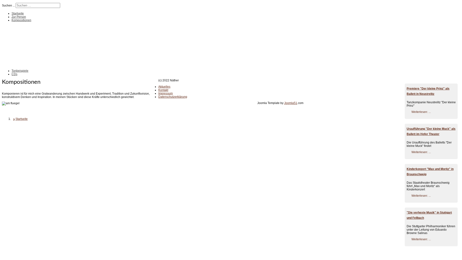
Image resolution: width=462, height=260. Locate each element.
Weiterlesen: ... (421, 112)
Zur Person (19, 17)
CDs (14, 74)
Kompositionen (21, 20)
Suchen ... (8, 5)
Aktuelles (164, 86)
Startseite (18, 13)
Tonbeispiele (20, 70)
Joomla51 (290, 103)
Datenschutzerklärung (172, 96)
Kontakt (163, 90)
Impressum (165, 93)
